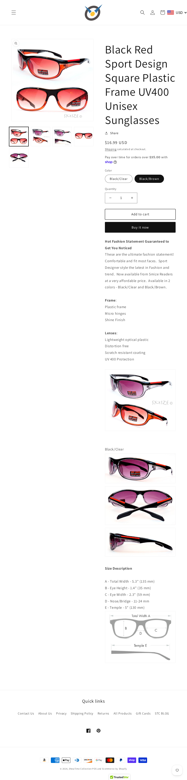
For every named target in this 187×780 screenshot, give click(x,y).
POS (94, 768)
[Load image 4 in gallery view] (84, 136)
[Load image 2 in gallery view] (40, 136)
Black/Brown (149, 179)
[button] (14, 13)
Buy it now (140, 227)
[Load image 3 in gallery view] (62, 136)
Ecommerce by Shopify (114, 768)
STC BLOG (162, 713)
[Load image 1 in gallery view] (19, 136)
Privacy (61, 713)
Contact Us (26, 713)
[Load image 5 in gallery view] (19, 158)
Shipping (111, 149)
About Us (45, 713)
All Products (123, 713)
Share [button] (114, 133)
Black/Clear (119, 179)
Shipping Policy (82, 713)
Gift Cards (143, 713)
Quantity (110, 189)
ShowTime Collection (80, 768)
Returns (103, 713)
